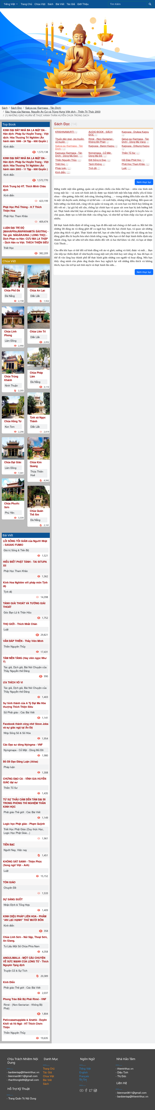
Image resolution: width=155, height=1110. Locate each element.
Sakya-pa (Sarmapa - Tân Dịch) (43, 108)
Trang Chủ (26, 4)
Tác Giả (71, 4)
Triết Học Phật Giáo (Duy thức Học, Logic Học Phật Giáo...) (24, 831)
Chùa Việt (40, 4)
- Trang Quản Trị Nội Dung (21, 1098)
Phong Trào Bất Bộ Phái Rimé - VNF (24, 999)
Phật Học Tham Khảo (16, 216)
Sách (50, 4)
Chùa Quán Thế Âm (36, 512)
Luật (6, 629)
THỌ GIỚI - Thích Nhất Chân (20, 624)
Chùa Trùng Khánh (11, 378)
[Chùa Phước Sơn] (13, 489)
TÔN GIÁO (9, 882)
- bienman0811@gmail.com (22, 1076)
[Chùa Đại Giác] (13, 448)
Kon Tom (10, 426)
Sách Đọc (16, 108)
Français (84, 1076)
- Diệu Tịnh (122, 1072)
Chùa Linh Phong (10, 333)
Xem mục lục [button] (144, 182)
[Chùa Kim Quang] (38, 448)
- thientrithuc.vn (124, 1068)
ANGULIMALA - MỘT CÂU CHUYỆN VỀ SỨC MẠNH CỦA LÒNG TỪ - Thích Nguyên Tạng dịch (25, 961)
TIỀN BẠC (9, 844)
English (83, 1072)
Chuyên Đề (10, 887)
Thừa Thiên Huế (36, 473)
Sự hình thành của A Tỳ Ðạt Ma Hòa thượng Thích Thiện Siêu (24, 705)
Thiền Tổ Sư (10, 788)
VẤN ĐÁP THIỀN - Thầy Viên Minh (23, 641)
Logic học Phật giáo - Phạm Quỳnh (24, 824)
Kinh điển (9, 146)
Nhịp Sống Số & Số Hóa (17, 733)
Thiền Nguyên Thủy (15, 646)
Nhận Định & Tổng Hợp (17, 905)
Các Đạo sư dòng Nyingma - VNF (23, 744)
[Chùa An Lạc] (38, 276)
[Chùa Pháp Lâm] (38, 358)
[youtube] (81, 1090)
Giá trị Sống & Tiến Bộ (16, 550)
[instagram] (95, 1090)
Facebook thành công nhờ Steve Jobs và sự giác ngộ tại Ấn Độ (25, 725)
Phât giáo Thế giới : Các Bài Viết (22, 812)
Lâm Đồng (10, 340)
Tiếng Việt (10, 4)
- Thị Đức (121, 1076)
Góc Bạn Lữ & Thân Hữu (17, 612)
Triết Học (9, 248)
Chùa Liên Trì (38, 331)
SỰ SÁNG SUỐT (13, 899)
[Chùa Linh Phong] (13, 317)
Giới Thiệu (83, 4)
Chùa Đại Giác (12, 462)
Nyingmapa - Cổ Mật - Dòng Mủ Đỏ (23, 750)
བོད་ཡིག (83, 1080)
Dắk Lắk (35, 296)
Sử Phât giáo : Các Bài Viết (19, 712)
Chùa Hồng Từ (12, 421)
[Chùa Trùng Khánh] (13, 362)
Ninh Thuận (11, 385)
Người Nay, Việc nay (15, 850)
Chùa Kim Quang (36, 464)
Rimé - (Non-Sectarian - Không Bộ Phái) (23, 1006)
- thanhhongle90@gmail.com (23, 1080)
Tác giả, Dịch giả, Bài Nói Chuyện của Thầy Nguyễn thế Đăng (25, 669)
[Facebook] (86, 1090)
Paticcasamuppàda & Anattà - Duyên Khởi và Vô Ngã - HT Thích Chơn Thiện (25, 1023)
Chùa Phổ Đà (12, 290)
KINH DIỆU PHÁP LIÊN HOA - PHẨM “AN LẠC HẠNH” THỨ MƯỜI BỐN (24, 918)
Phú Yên (9, 512)
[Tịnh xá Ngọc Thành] (38, 403)
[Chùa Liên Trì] (38, 317)
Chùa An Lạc (37, 290)
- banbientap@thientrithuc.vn (23, 1072)
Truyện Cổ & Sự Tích (15, 970)
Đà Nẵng (10, 296)
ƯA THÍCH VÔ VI (13, 682)
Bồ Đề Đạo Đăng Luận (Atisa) (20, 761)
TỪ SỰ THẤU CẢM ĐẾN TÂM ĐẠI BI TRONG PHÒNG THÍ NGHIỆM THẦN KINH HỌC (24, 803)
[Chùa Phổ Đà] (13, 276)
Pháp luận (9, 767)
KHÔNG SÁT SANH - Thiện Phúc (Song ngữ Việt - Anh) (22, 863)
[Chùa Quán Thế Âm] (38, 496)
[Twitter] (90, 1090)
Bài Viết (60, 4)
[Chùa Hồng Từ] (13, 407)
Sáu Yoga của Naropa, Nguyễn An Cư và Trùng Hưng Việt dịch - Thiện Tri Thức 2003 (52, 111)
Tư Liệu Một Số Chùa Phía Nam (22, 946)
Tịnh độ (8, 591)
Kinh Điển (9, 982)
